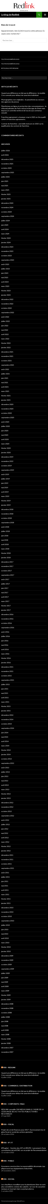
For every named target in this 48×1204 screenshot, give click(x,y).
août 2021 (5, 369)
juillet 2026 (5, 151)
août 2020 (5, 422)
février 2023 (6, 291)
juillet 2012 (5, 824)
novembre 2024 (7, 207)
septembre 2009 (7, 969)
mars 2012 (5, 842)
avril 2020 (5, 439)
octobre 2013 (6, 759)
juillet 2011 (5, 877)
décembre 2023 (7, 247)
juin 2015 (4, 689)
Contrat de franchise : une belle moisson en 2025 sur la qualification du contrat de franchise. (22, 125)
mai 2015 (4, 693)
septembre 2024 (7, 216)
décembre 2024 (7, 203)
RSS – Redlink (9, 1067)
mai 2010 (4, 934)
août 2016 (5, 632)
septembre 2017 (7, 575)
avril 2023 (5, 282)
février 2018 (6, 553)
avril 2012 (5, 838)
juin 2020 (4, 431)
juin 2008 (4, 1021)
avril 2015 (5, 698)
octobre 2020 (6, 413)
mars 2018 (5, 549)
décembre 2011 (7, 855)
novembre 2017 (7, 566)
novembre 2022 (7, 304)
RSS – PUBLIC (8, 1161)
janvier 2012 (6, 851)
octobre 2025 (6, 168)
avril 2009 (5, 986)
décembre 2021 (7, 352)
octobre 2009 (6, 964)
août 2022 (5, 317)
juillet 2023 (5, 269)
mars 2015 (5, 702)
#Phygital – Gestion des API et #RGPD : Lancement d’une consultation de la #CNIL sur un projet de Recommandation (24, 1149)
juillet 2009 (5, 973)
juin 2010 (4, 929)
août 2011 (5, 873)
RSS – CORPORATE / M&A (13, 1104)
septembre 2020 (7, 417)
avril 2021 (5, 387)
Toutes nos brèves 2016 (10, 64)
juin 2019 (4, 483)
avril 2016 (5, 649)
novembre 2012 (7, 807)
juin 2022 (4, 326)
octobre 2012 (6, 811)
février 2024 (6, 238)
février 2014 (6, 750)
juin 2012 (4, 829)
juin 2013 (4, 776)
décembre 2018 (7, 509)
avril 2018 (5, 544)
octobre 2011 (6, 864)
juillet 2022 (5, 321)
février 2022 (6, 343)
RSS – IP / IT (8, 1143)
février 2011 (6, 899)
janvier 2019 (6, 505)
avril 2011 (5, 890)
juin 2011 (4, 881)
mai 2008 (4, 1026)
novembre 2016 (7, 619)
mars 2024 (5, 234)
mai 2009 (4, 982)
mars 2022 (5, 339)
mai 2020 (4, 435)
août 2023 (5, 264)
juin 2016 (4, 641)
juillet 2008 (5, 1017)
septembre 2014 (7, 728)
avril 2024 (5, 229)
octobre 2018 (6, 518)
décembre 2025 (7, 159)
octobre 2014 (6, 724)
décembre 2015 (7, 667)
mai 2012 (4, 833)
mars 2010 (5, 943)
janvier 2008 (6, 1043)
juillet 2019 (5, 479)
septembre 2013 (7, 763)
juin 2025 (4, 181)
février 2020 (6, 448)
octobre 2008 (6, 1013)
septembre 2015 (7, 680)
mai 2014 (4, 737)
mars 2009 (5, 991)
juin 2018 (4, 536)
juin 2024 (4, 225)
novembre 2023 (7, 251)
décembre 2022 (7, 299)
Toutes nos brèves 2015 (10, 59)
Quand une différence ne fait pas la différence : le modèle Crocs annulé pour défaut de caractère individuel (23, 94)
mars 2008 (5, 1034)
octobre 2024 (6, 212)
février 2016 (6, 658)
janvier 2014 (6, 754)
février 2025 (6, 194)
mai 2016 (4, 645)
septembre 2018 (7, 522)
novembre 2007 (7, 1052)
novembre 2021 (7, 356)
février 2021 (6, 396)
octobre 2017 (6, 571)
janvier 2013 (6, 798)
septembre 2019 (7, 470)
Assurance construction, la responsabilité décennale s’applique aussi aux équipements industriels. (23, 1167)
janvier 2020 (6, 452)
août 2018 (5, 527)
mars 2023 (5, 286)
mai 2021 (4, 382)
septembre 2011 (7, 868)
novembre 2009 (7, 960)
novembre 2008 (7, 1008)
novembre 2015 (7, 671)
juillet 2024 (5, 221)
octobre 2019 (6, 466)
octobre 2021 (6, 361)
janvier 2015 (6, 711)
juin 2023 (4, 273)
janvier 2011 (6, 903)
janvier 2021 (6, 400)
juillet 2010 (5, 925)
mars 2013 (5, 789)
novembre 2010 (7, 912)
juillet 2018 (5, 531)
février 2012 (6, 846)
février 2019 (6, 501)
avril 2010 (5, 938)
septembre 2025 (7, 172)
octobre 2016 (6, 623)
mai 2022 (4, 330)
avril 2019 (5, 492)
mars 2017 (5, 601)
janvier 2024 (6, 242)
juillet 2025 (5, 177)
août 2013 (5, 768)
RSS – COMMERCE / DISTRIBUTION (17, 1086)
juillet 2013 (5, 772)
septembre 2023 (7, 260)
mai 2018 (4, 540)
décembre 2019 (7, 457)
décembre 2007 (7, 1048)
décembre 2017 (7, 562)
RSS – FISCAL (8, 1124)
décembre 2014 (7, 715)
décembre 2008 (7, 1004)
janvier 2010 (6, 951)
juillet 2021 (5, 374)
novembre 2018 (7, 514)
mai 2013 (4, 781)
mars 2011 (5, 894)
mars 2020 (5, 444)
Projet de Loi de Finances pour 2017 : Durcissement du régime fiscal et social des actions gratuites (23, 1131)
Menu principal (45, 15)
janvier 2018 (6, 557)
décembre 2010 (7, 908)
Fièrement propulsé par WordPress (13, 1201)
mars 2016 (5, 654)
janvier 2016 (6, 663)
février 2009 (6, 995)
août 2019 (5, 474)
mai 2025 (4, 186)
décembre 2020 (7, 404)
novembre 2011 (7, 859)
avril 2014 (5, 741)
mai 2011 (4, 886)
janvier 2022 (6, 347)
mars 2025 (5, 190)
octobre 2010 (6, 916)
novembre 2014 (7, 719)
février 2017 (6, 606)
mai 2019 (4, 487)
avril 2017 (5, 597)
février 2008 (6, 1039)
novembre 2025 (7, 164)
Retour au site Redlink (9, 68)
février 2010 (6, 947)
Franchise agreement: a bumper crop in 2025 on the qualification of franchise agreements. (23, 118)
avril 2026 (5, 155)
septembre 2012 (7, 816)
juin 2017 (4, 588)
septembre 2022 (7, 312)
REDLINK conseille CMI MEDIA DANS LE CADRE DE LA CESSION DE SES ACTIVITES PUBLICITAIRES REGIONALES (22, 1111)
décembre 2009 (7, 956)
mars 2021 (5, 391)
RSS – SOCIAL (8, 1179)
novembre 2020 (7, 409)
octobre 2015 (6, 676)
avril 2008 (5, 1030)
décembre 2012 (7, 803)
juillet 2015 (5, 684)
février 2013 (6, 794)
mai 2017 (4, 592)
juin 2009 (4, 978)
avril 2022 (5, 334)
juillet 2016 (5, 636)
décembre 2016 (7, 614)
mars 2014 (5, 746)
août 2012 (5, 820)
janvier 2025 (6, 199)
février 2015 (6, 706)
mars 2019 (5, 496)
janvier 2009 (6, 999)
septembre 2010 (7, 921)
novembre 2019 (7, 461)
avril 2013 (5, 785)
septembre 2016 (7, 627)
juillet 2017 (5, 584)
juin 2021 (4, 378)
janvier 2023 (6, 295)
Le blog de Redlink (10, 14)
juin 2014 (4, 733)
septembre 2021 (7, 365)
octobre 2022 (6, 308)
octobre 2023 (6, 256)
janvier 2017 (6, 610)
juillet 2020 (5, 426)
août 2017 (5, 579)
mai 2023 (4, 277)
